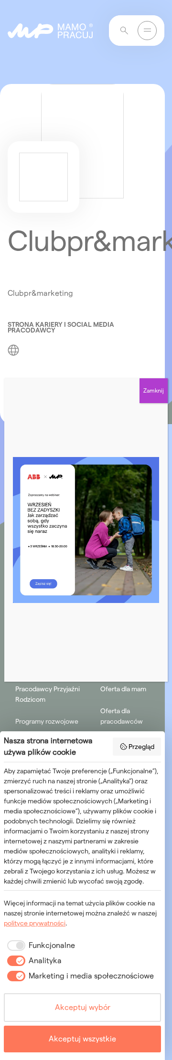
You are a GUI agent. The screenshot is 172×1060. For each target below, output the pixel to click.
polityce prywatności (34, 923)
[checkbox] (39, 945)
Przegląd (141, 746)
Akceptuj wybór (82, 1007)
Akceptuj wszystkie (82, 1039)
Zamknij (153, 390)
